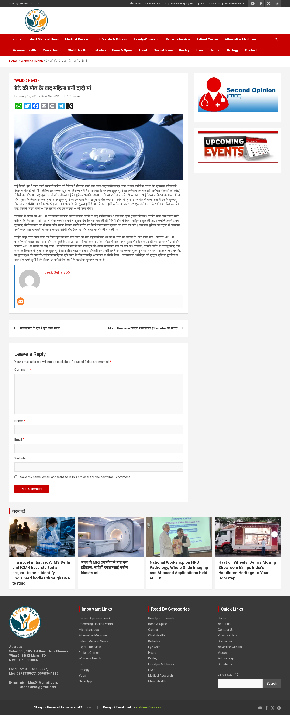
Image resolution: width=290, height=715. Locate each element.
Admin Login (226, 658)
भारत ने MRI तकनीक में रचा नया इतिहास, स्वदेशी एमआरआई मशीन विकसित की (104, 567)
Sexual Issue (163, 50)
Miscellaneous (89, 630)
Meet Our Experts (155, 3)
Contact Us (226, 630)
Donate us (225, 664)
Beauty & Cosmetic (161, 618)
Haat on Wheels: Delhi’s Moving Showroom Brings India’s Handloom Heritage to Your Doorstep (247, 570)
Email (19, 440)
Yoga (82, 676)
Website (20, 458)
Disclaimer (225, 641)
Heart (143, 50)
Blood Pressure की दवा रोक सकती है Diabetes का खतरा (142, 328)
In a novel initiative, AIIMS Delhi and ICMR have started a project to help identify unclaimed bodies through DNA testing (41, 573)
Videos (223, 653)
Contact (251, 50)
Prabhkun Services (148, 707)
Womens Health (24, 50)
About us (135, 3)
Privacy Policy (227, 635)
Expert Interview (210, 3)
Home (16, 39)
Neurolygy (86, 681)
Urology (233, 50)
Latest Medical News (43, 39)
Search (272, 683)
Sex (81, 664)
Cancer (215, 50)
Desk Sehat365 (51, 96)
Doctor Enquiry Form (183, 3)
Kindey (184, 50)
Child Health (77, 50)
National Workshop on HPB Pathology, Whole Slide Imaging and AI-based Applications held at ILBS (179, 570)
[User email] (20, 301)
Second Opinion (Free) (94, 618)
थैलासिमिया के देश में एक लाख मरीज (40, 328)
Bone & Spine (122, 50)
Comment (22, 370)
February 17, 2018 (26, 96)
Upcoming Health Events (96, 624)
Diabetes (99, 50)
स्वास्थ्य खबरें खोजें (228, 675)
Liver (199, 50)
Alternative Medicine (240, 39)
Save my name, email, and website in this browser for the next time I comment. (75, 477)
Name (19, 421)
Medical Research (78, 39)
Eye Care (154, 647)
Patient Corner (207, 39)
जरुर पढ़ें (18, 511)
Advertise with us (235, 3)
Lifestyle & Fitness (113, 39)
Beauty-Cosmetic (146, 39)
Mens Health (51, 50)
